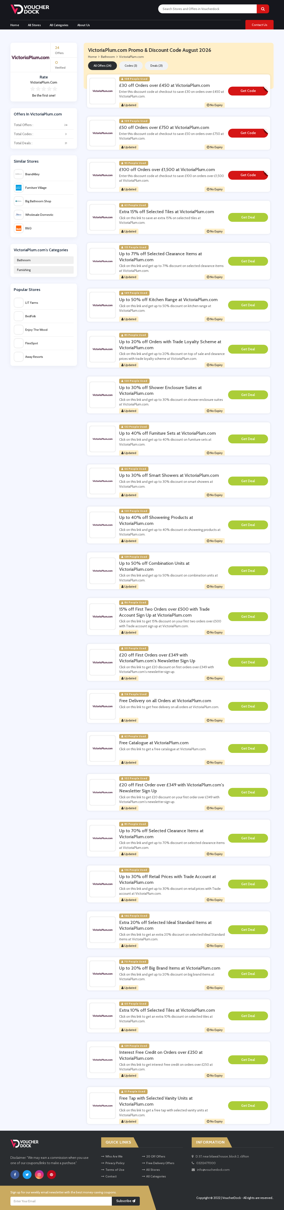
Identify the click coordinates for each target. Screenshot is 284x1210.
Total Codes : (40, 134)
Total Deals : (40, 143)
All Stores (34, 25)
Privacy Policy (114, 1163)
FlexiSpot (31, 343)
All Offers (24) (102, 65)
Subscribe (124, 1201)
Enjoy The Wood (36, 330)
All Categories (59, 25)
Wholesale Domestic (39, 215)
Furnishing (24, 270)
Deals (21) (156, 65)
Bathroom (24, 260)
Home (14, 25)
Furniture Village (36, 188)
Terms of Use (114, 1170)
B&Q (28, 228)
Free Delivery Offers (160, 1163)
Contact (111, 1176)
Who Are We (113, 1156)
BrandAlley (32, 174)
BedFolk (30, 316)
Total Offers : (40, 125)
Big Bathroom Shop (38, 201)
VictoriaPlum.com (131, 57)
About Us (83, 25)
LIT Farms (31, 303)
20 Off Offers (155, 1156)
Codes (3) (131, 65)
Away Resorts (34, 357)
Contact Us (259, 25)
